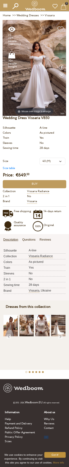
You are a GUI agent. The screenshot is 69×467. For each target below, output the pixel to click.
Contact (49, 428)
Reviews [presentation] (45, 239)
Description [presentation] (10, 239)
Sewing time (10, 148)
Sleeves (7, 143)
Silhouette (9, 128)
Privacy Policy (14, 437)
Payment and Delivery (18, 423)
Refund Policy (13, 428)
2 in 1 (6, 196)
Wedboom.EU (34, 402)
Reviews (49, 423)
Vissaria (32, 201)
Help (8, 419)
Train (6, 138)
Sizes (8, 441)
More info (58, 462)
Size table (9, 168)
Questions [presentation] (29, 239)
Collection (9, 191)
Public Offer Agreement (20, 432)
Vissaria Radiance (38, 191)
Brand (6, 201)
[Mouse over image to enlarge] (34, 68)
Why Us (49, 419)
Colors (7, 133)
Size (5, 161)
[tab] (12, 240)
